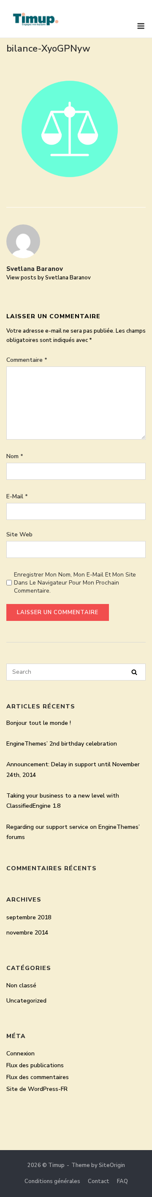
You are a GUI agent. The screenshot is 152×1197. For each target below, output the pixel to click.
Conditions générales (52, 1181)
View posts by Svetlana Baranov (48, 277)
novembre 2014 (27, 933)
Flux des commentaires (37, 1077)
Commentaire (26, 360)
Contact (98, 1181)
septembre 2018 (28, 917)
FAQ (122, 1181)
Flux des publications (35, 1065)
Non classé (21, 985)
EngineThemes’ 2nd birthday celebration (61, 744)
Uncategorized (26, 1001)
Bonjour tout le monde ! (38, 723)
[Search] (134, 672)
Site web (19, 534)
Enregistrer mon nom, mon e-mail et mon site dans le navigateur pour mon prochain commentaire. (75, 583)
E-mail (17, 496)
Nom (14, 456)
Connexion (20, 1053)
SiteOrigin (112, 1165)
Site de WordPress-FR (37, 1089)
